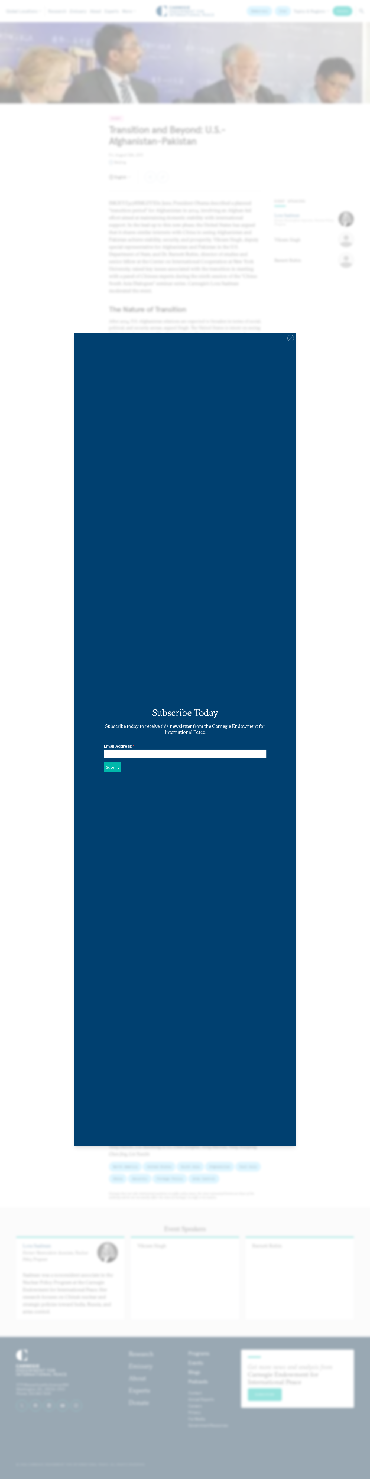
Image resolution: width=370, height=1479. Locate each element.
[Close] (290, 338)
